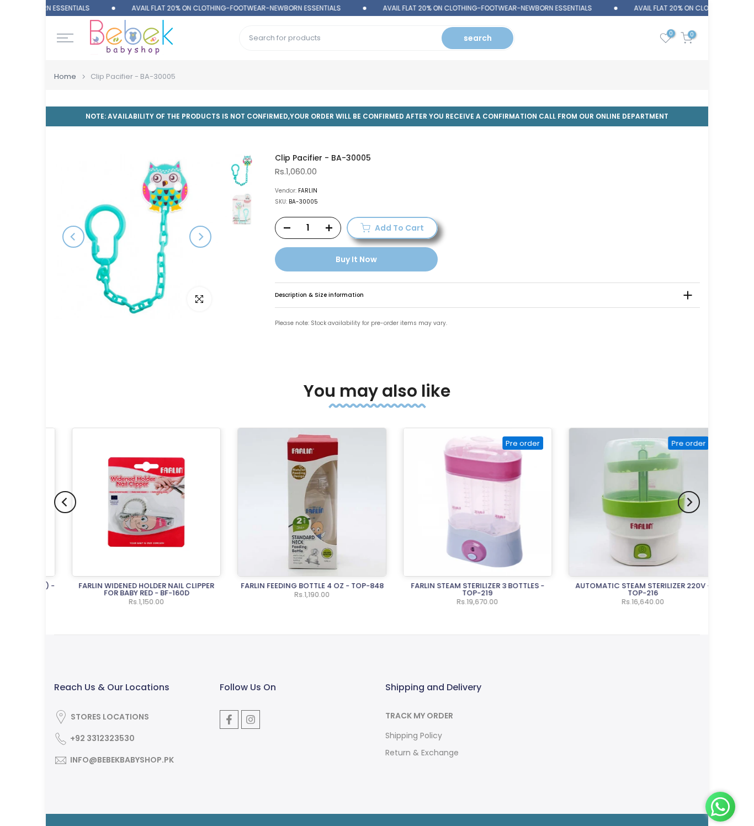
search (478, 38)
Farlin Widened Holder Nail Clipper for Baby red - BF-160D (133, 589)
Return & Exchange (422, 753)
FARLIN (307, 190)
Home (65, 76)
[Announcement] (216, 8)
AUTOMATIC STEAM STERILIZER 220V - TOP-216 (630, 589)
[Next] (200, 237)
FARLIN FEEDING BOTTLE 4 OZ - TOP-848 (299, 585)
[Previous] (73, 237)
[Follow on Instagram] (250, 719)
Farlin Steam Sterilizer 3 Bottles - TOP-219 (465, 589)
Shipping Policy (413, 736)
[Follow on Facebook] (229, 719)
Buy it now (356, 259)
